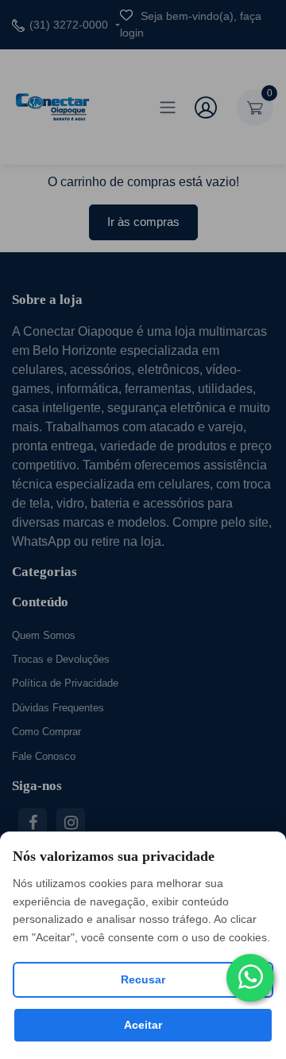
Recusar (143, 979)
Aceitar (143, 1024)
